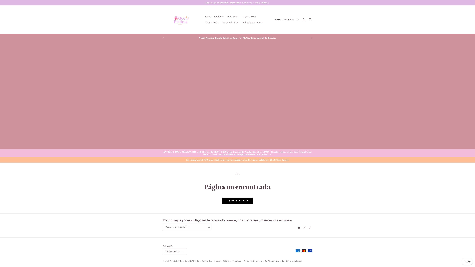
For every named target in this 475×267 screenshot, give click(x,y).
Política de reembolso (211, 261)
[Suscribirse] (209, 227)
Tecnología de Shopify (189, 261)
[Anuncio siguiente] (311, 37)
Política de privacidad (232, 261)
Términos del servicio (253, 261)
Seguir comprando (237, 200)
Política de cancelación (291, 261)
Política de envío (272, 261)
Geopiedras (174, 261)
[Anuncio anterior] (163, 37)
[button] (298, 19)
